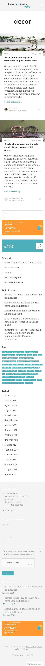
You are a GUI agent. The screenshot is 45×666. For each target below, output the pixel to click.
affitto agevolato (31, 352)
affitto (21, 352)
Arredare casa (11, 267)
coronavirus (6, 367)
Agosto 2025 (10, 395)
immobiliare (22, 370)
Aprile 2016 (10, 474)
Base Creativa (31, 647)
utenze (39, 380)
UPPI (34, 380)
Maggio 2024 (10, 415)
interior (38, 370)
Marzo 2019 (10, 444)
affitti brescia (12, 352)
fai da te (36, 367)
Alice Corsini (13, 108)
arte (35, 355)
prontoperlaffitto (21, 373)
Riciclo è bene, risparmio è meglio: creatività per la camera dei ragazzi (21, 147)
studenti (19, 380)
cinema (17, 364)
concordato (30, 364)
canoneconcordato (8, 361)
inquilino (31, 370)
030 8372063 (17, 505)
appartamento (20, 355)
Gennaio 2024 (11, 420)
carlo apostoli (22, 361)
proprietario (33, 373)
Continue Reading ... (13, 101)
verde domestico (7, 383)
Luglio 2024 (10, 410)
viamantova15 (19, 383)
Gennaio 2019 (11, 454)
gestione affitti (7, 370)
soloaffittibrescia (8, 380)
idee (15, 370)
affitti (4, 352)
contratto (39, 364)
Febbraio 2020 (11, 435)
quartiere (21, 377)
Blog (40, 355)
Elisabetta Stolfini (16, 198)
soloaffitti (29, 377)
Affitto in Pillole (17, 655)
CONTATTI (29, 655)
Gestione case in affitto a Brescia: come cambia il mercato (21, 304)
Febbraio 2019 (11, 449)
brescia (4, 358)
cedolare (10, 364)
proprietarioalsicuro (9, 377)
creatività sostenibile (19, 367)
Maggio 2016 (10, 469)
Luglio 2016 (10, 459)
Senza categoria (12, 277)
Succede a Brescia (13, 282)
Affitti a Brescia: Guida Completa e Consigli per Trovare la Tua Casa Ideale (21, 322)
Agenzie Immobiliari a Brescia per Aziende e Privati (22, 312)
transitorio (27, 380)
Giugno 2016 (10, 464)
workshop (28, 383)
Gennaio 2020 (11, 440)
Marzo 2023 (10, 425)
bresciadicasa (13, 358)
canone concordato (26, 358)
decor (30, 367)
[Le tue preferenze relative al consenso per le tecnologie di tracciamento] (34, 664)
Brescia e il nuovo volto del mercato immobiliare (23, 296)
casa (3, 364)
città (22, 364)
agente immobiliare (8, 355)
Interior (7, 54)
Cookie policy (25, 649)
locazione (9, 373)
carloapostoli (33, 361)
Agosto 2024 (10, 405)
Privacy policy (19, 551)
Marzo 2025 (10, 400)
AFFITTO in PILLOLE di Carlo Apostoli (23, 262)
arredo (29, 355)
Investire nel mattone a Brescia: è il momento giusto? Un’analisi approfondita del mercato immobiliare (23, 334)
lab (3, 373)
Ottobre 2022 (10, 430)
